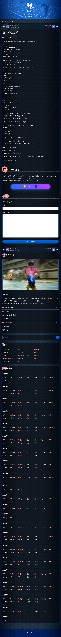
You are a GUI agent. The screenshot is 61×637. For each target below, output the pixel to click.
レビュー (5, 361)
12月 (4, 390)
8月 (3, 377)
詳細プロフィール (9, 307)
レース (4, 349)
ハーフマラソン (22, 355)
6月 (19, 377)
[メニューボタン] (57, 3)
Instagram (7, 330)
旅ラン (20, 349)
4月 (35, 377)
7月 (11, 377)
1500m (4, 352)
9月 (27, 390)
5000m (36, 352)
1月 (3, 380)
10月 (19, 390)
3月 (42, 377)
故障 (35, 358)
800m (35, 349)
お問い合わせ (8, 322)
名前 (3, 205)
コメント (5, 212)
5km (19, 352)
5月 (27, 377)
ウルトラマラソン (7, 358)
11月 (11, 390)
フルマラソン (37, 355)
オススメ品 (7, 318)
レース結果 (7, 311)
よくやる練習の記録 (10, 315)
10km (4, 355)
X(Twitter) (7, 326)
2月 (50, 377)
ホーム (4, 21)
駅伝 (19, 358)
